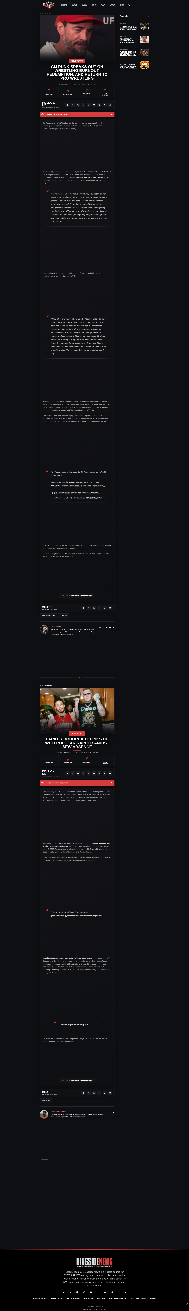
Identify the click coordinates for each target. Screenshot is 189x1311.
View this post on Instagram (74, 1024)
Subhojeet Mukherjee (63, 752)
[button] (129, 5)
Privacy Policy (138, 1298)
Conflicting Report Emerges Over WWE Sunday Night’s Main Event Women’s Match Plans (128, 28)
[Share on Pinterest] (99, 608)
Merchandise (73, 1298)
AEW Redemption (48, 615)
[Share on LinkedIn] (94, 608)
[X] (73, 105)
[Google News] (78, 105)
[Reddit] (110, 105)
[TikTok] (118, 1292)
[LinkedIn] (83, 105)
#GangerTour (96, 916)
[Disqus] (77, 1192)
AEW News (48, 685)
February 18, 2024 (93, 498)
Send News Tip (40, 1298)
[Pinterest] (89, 105)
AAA (103, 5)
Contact (100, 1298)
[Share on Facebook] (83, 608)
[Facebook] (67, 105)
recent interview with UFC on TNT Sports (86, 178)
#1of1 (87, 916)
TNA (94, 5)
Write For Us (56, 1298)
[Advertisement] (57, 296)
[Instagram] (99, 105)
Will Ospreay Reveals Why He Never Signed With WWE (128, 40)
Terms (153, 1298)
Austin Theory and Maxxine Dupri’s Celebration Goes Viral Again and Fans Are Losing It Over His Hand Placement (128, 53)
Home (64, 5)
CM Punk (64, 615)
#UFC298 (55, 486)
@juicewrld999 (71, 916)
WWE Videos (124, 49)
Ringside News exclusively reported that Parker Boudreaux (67, 958)
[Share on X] (89, 608)
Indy (122, 5)
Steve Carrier (63, 84)
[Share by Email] (110, 608)
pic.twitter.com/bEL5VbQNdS (85, 493)
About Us (88, 1298)
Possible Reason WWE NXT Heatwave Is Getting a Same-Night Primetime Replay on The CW (128, 66)
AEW (84, 5)
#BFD (82, 916)
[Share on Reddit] (105, 608)
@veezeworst (57, 916)
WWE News (48, 13)
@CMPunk (71, 482)
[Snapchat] (105, 105)
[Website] (100, 627)
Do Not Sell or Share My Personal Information (94, 1309)
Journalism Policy (118, 1298)
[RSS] (125, 1292)
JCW (112, 5)
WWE (75, 5)
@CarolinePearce (62, 493)
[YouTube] (94, 105)
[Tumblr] (98, 1292)
